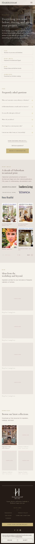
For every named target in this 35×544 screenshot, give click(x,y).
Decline (9, 540)
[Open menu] (31, 2)
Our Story (8, 515)
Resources (8, 512)
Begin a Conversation (17, 150)
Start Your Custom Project (17, 524)
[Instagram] (17, 530)
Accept (25, 540)
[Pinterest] (20, 530)
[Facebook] (14, 530)
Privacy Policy (18, 536)
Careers (8, 518)
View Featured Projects (17, 140)
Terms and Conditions (23, 515)
